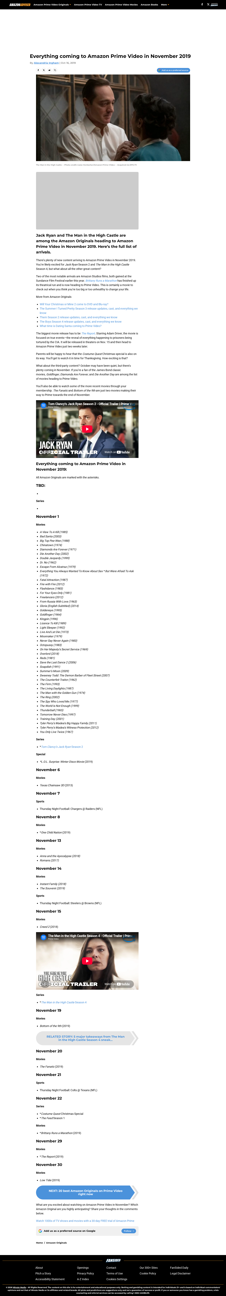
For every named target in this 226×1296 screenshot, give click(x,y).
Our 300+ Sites (149, 1267)
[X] (208, 4)
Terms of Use (114, 1273)
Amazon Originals (56, 1242)
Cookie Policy (148, 1273)
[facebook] (202, 4)
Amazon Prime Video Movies (121, 4)
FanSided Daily (179, 1267)
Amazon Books (149, 4)
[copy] (55, 70)
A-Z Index (83, 1279)
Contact (111, 1267)
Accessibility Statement (50, 1279)
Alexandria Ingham (46, 62)
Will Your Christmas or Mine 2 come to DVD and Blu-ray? (74, 304)
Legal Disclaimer (180, 1273)
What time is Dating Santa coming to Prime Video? (71, 326)
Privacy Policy (85, 1273)
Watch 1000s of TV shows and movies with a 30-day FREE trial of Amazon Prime (85, 1220)
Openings (83, 1267)
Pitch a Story (43, 1273)
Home (39, 1242)
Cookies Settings (116, 1279)
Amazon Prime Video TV (88, 4)
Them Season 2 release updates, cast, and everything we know (78, 317)
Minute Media (19, 1287)
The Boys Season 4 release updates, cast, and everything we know (81, 321)
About (39, 1267)
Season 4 (64, 1002)
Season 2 (62, 746)
